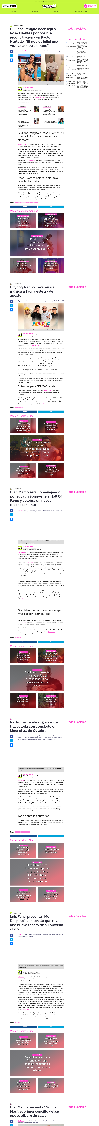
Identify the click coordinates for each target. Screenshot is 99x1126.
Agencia (33, 202)
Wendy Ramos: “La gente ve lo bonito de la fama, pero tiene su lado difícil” (23, 266)
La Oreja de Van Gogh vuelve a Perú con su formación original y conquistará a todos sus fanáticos (23, 1086)
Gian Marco (21, 510)
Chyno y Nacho (18, 407)
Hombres (35, 12)
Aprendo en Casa (39, 1)
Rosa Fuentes (27, 202)
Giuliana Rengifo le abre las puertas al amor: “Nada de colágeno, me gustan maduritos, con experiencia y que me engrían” (25, 111)
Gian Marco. (25, 599)
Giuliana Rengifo (22, 51)
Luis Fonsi (20, 934)
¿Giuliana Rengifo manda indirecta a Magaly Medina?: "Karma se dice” (50, 123)
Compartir (24, 206)
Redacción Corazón (28, 87)
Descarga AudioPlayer (49, 1)
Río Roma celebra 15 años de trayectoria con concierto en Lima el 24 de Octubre (51, 426)
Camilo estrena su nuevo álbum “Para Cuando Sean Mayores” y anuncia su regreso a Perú (51, 471)
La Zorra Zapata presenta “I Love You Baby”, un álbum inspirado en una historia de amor (23, 221)
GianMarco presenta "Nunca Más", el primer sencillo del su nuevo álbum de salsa (23, 471)
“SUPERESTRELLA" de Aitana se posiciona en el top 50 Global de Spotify (37, 243)
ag (37, 202)
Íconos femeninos (18, 25)
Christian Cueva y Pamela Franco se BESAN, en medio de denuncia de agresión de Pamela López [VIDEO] (82, 59)
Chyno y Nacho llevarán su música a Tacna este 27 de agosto (51, 851)
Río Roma (21, 780)
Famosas (13, 12)
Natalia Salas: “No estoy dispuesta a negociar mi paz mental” (51, 266)
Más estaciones (59, 1)
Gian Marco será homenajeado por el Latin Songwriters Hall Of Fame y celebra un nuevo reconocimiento (23, 426)
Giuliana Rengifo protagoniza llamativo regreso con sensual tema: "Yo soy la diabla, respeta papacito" (24, 124)
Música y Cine (17, 283)
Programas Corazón (81, 12)
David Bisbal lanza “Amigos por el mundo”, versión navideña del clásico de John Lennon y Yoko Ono (23, 850)
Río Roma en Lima (25, 832)
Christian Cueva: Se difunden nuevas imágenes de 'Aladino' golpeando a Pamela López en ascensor (82, 76)
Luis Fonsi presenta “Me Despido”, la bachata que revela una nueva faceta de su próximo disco (37, 449)
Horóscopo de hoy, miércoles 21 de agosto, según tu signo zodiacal (83, 67)
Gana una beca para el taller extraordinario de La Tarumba (51, 1086)
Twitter (51, 206)
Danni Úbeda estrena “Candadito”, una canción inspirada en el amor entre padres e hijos (51, 701)
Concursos (56, 12)
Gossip (19, 118)
